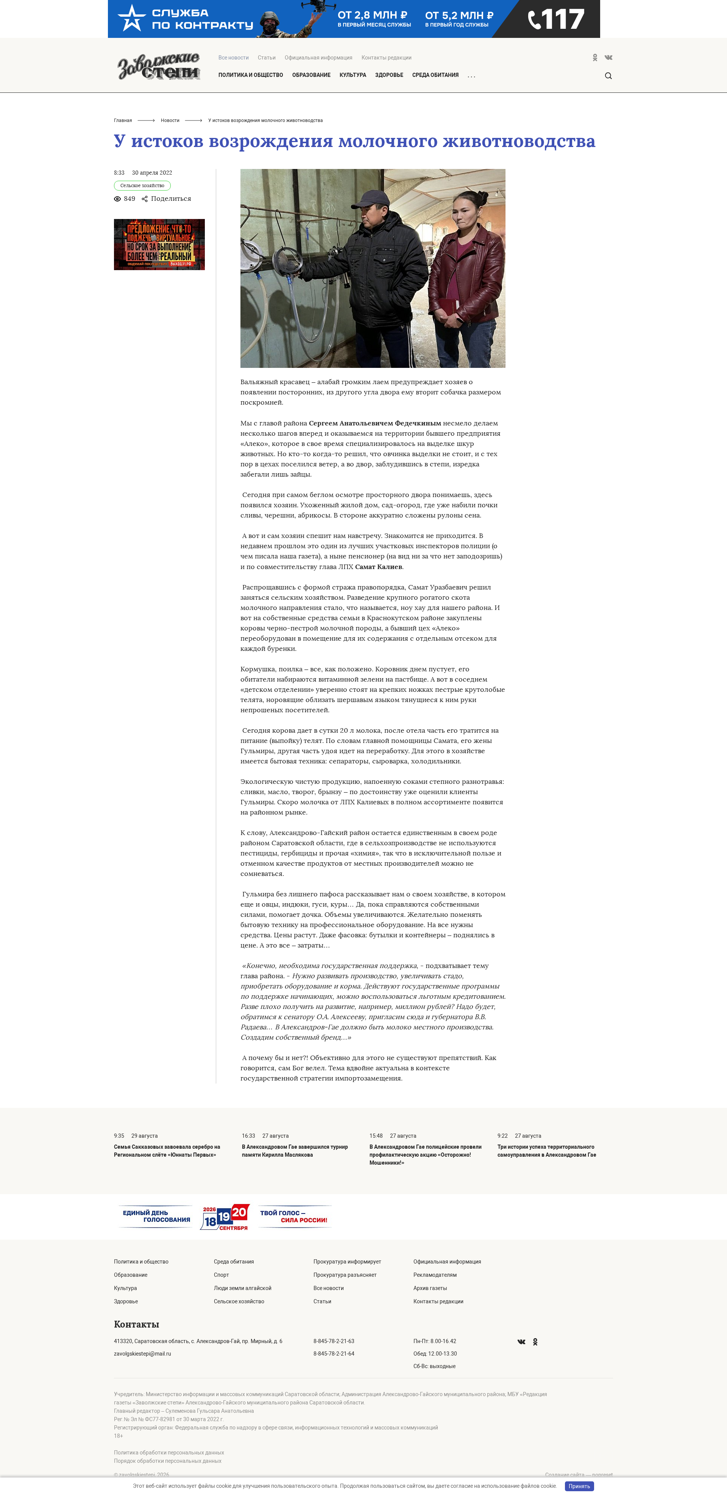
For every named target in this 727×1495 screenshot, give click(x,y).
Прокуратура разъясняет (345, 1275)
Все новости (329, 1288)
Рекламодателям (435, 1275)
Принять (579, 1486)
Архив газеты (430, 1288)
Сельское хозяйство (239, 1301)
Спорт (221, 1275)
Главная (123, 120)
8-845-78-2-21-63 (334, 1341)
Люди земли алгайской (242, 1288)
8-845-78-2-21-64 (334, 1354)
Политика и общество (250, 75)
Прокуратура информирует (347, 1262)
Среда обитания (435, 75)
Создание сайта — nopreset (579, 1475)
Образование (311, 75)
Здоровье (389, 75)
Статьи (267, 58)
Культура (353, 75)
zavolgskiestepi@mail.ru (142, 1354)
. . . (471, 75)
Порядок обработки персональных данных (168, 1461)
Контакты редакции (387, 58)
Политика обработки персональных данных (169, 1453)
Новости (170, 120)
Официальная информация (319, 58)
